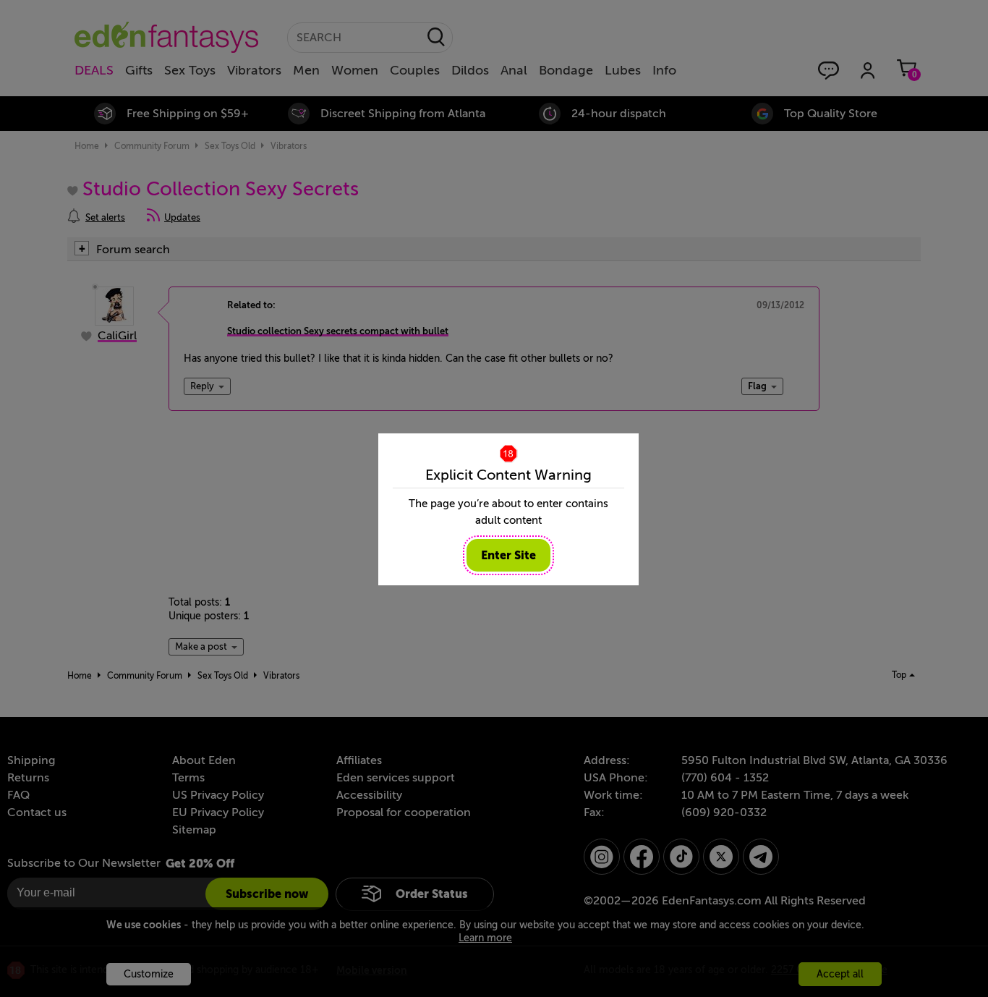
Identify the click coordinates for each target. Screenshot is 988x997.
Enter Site (508, 555)
